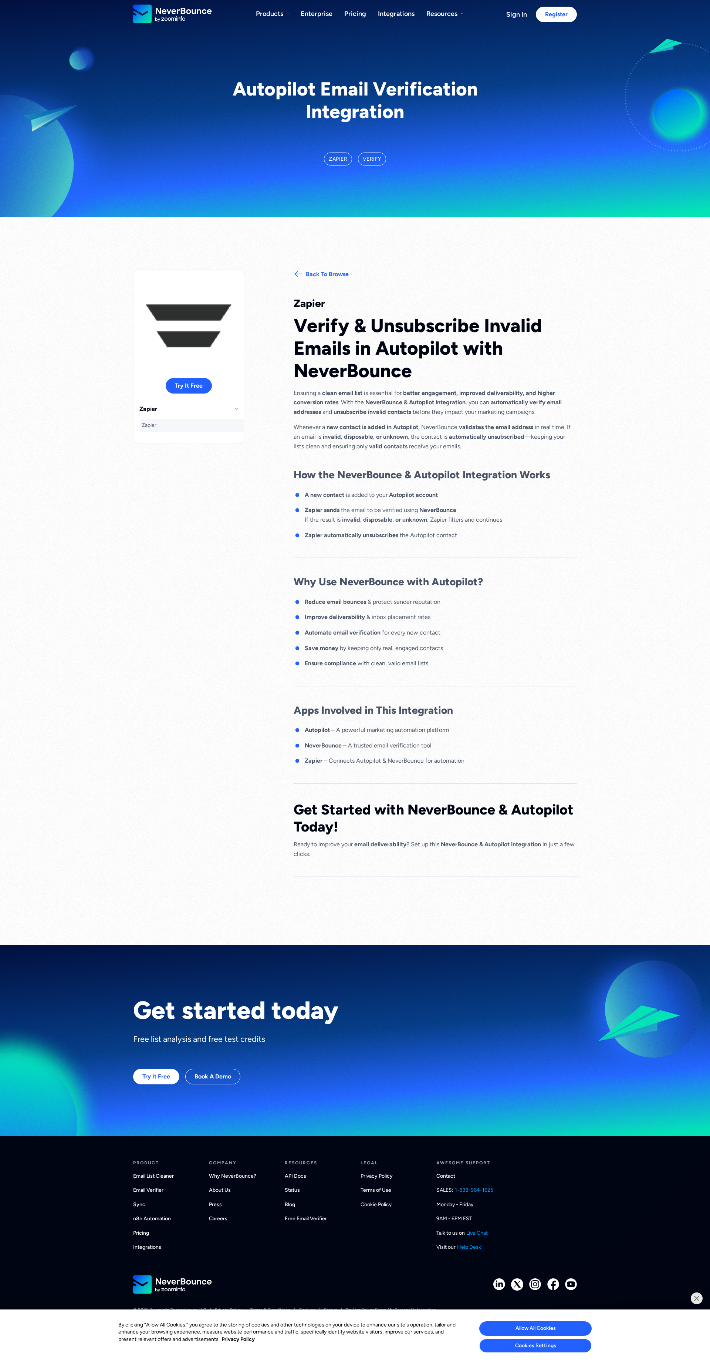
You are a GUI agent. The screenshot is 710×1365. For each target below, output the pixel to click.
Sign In (516, 14)
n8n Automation (152, 1218)
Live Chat (477, 1233)
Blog (290, 1204)
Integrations (396, 14)
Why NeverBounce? (232, 1176)
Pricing (355, 14)
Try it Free (189, 385)
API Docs (295, 1176)
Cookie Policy (376, 1204)
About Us (220, 1190)
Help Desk (469, 1247)
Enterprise (316, 14)
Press (215, 1204)
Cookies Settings (535, 1345)
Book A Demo (213, 1076)
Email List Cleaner (153, 1176)
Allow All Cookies (535, 1328)
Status (292, 1190)
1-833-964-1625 (474, 1190)
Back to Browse (327, 274)
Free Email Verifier (306, 1218)
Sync (139, 1204)
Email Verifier (148, 1190)
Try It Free (156, 1076)
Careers (218, 1218)
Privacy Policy (377, 1176)
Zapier (149, 425)
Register (556, 14)
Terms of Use (376, 1190)
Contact (445, 1176)
